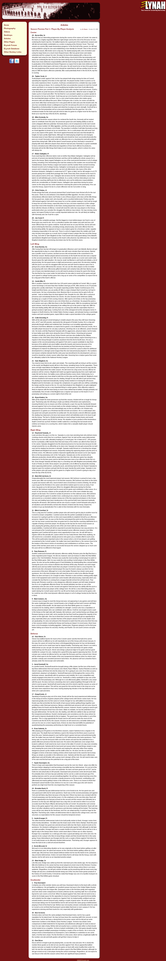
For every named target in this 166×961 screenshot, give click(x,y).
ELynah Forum (10, 45)
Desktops (8, 35)
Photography (9, 28)
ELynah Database (11, 49)
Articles (7, 38)
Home (6, 25)
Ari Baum (85, 29)
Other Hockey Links (12, 52)
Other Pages (9, 42)
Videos (7, 32)
